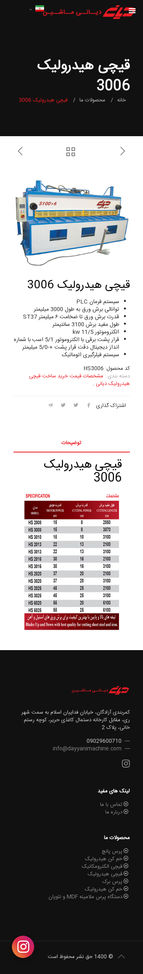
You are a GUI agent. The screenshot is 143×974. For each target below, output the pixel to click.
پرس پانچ (112, 851)
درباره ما (113, 812)
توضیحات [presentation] (71, 442)
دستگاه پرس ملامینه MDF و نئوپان (85, 897)
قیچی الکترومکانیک (102, 866)
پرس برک (112, 881)
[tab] (72, 443)
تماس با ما (111, 804)
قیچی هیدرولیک (105, 874)
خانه (121, 100)
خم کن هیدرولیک (103, 859)
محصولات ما (92, 100)
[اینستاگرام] (23, 947)
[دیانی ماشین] (89, 12)
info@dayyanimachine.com (87, 748)
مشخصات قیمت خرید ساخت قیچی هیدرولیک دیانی (79, 380)
